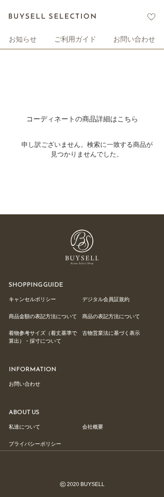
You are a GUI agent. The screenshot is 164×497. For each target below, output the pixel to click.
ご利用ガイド (75, 39)
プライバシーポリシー (35, 444)
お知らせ (23, 39)
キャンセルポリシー (32, 299)
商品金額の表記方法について (43, 316)
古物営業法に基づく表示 (111, 333)
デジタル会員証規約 (105, 299)
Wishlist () (151, 17)
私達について (24, 427)
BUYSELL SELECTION (52, 16)
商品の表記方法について (111, 316)
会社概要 (92, 427)
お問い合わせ (134, 39)
